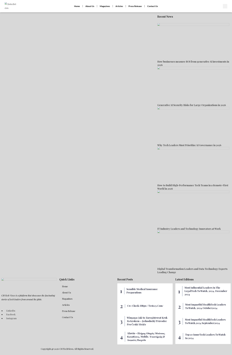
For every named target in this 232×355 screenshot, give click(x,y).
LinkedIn (10, 310)
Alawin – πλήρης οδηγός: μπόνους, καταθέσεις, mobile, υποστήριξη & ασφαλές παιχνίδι (146, 337)
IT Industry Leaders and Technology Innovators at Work (189, 228)
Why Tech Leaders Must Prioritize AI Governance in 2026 (189, 145)
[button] (225, 6)
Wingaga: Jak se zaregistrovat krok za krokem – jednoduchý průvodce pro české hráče (147, 321)
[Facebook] (202, 6)
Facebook (10, 314)
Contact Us (152, 6)
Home (77, 6)
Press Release (135, 6)
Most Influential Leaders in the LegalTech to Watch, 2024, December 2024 (205, 291)
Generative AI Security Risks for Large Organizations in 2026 (191, 105)
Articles (119, 6)
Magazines (105, 6)
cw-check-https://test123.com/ (145, 305)
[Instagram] (206, 6)
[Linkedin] (197, 6)
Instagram (11, 318)
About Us (89, 6)
